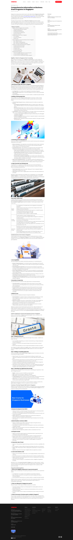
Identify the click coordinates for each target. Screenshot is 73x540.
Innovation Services (27, 514)
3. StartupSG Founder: (17, 48)
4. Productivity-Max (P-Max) (17, 49)
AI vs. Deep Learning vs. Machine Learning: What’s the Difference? (54, 26)
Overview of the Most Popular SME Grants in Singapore (21, 44)
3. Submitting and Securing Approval (19, 31)
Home (12, 5)
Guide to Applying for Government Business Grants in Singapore (23, 39)
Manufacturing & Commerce (36, 510)
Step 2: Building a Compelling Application (19, 42)
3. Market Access (16, 38)
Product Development (28, 510)
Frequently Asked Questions (17, 51)
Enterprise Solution (27, 513)
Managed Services (27, 511)
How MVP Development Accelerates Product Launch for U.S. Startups (54, 17)
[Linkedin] (59, 537)
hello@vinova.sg (13, 524)
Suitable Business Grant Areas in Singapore (20, 35)
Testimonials (42, 1)
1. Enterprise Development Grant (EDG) (19, 45)
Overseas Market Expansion (27, 516)
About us (37, 1)
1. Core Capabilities (16, 36)
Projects (33, 1)
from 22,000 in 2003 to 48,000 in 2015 (29, 16)
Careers (46, 1)
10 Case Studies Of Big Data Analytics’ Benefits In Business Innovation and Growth (55, 34)
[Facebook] (61, 537)
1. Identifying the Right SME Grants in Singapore (20, 29)
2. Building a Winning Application (18, 30)
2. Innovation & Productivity (17, 37)
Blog (49, 1)
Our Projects (49, 510)
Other (42, 511)
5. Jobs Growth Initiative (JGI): (18, 50)
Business (12, 11)
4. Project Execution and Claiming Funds (19, 32)
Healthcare (43, 510)
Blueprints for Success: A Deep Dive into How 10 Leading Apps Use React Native (55, 30)
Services (24, 1)
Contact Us (58, 1)
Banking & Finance (35, 511)
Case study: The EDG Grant (17, 33)
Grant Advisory (27, 518)
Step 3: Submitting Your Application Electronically (21, 43)
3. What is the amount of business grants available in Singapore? (23, 55)
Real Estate (33, 513)
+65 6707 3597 (13, 527)
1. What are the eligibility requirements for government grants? (23, 52)
